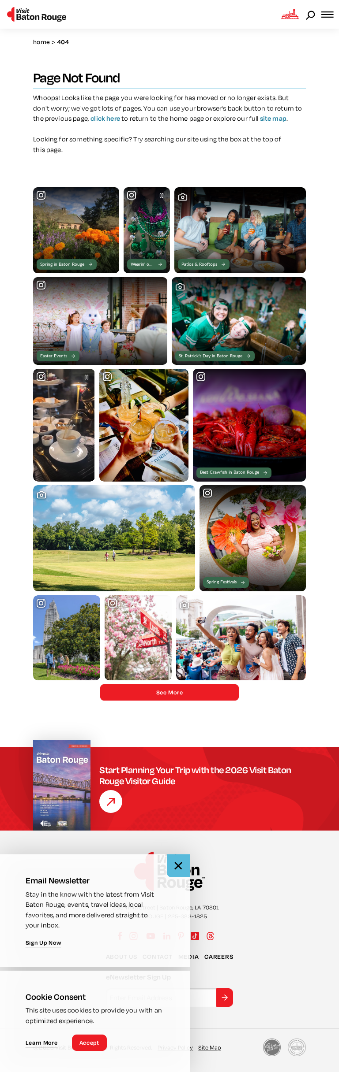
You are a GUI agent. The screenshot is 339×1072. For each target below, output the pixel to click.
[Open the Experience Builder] (290, 14)
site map (273, 118)
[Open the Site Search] (311, 14)
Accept (89, 1042)
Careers (218, 957)
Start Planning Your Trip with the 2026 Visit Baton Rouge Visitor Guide (195, 775)
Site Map (209, 1047)
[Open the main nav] (330, 14)
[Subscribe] (224, 997)
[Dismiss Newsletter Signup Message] (178, 865)
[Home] (36, 14)
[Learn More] (110, 801)
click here (105, 118)
